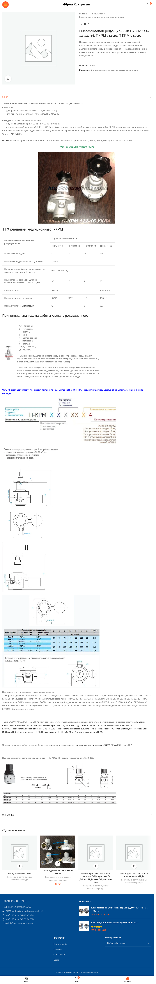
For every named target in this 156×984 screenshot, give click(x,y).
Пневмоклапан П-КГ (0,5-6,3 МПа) (97, 725)
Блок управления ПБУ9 (19, 873)
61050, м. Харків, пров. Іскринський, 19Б (24, 911)
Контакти (57, 949)
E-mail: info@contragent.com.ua (18, 923)
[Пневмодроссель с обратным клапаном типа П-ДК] (133, 853)
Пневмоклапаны (10, 140)
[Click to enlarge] (8, 78)
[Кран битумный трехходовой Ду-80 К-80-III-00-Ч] (84, 926)
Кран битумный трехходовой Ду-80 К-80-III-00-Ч (114, 922)
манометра (25, 306)
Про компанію (60, 944)
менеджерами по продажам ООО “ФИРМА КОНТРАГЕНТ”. (103, 745)
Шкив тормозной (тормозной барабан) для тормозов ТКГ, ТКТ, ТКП (119, 909)
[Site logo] (76, 4)
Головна (83, 14)
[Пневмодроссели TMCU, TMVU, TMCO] (57, 852)
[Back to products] (85, 24)
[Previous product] (81, 24)
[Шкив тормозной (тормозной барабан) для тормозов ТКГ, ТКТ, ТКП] (84, 911)
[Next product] (88, 24)
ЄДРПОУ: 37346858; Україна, (17, 907)
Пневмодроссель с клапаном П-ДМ (114, 729)
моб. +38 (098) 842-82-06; (18, 919)
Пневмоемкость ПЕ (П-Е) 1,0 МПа (57, 732)
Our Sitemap (59, 954)
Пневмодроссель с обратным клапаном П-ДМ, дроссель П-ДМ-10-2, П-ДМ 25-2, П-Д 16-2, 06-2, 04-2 (96, 877)
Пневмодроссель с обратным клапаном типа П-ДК (134, 874)
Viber (32, 915)
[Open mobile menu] (5, 5)
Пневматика (97, 14)
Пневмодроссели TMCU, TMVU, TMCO (58, 872)
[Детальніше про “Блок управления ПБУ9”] (19, 866)
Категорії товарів (113, 937)
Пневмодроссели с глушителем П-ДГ (61, 725)
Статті (56, 960)
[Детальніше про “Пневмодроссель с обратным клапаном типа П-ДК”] (134, 866)
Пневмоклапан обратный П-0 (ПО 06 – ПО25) (33, 729)
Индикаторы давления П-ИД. (88, 732)
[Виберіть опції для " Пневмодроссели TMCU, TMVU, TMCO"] (57, 863)
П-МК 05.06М (15, 134)
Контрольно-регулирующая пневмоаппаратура (102, 17)
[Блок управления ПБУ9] (19, 853)
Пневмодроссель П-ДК (29, 732)
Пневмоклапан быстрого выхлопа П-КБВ (76, 729)
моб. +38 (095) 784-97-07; (18, 915)
